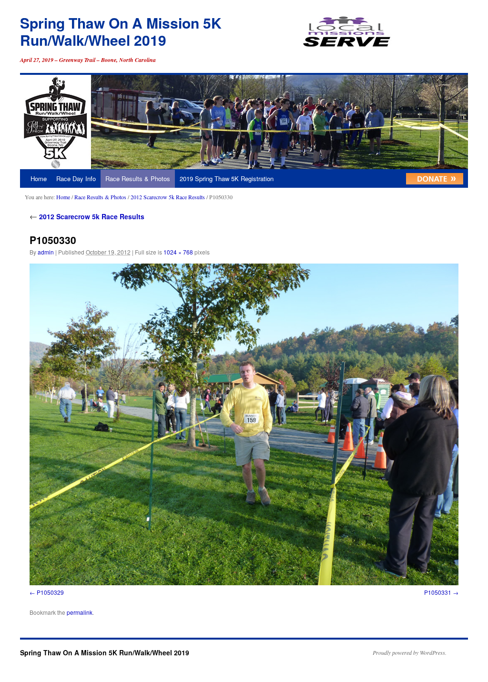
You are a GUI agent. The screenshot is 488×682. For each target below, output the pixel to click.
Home (38, 178)
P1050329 (50, 592)
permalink (79, 612)
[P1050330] (244, 424)
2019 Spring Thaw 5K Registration (227, 178)
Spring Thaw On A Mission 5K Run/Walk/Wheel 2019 (121, 31)
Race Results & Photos (137, 178)
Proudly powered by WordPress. (410, 652)
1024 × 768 (178, 252)
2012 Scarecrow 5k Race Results (168, 197)
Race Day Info (76, 178)
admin (46, 252)
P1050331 (437, 592)
